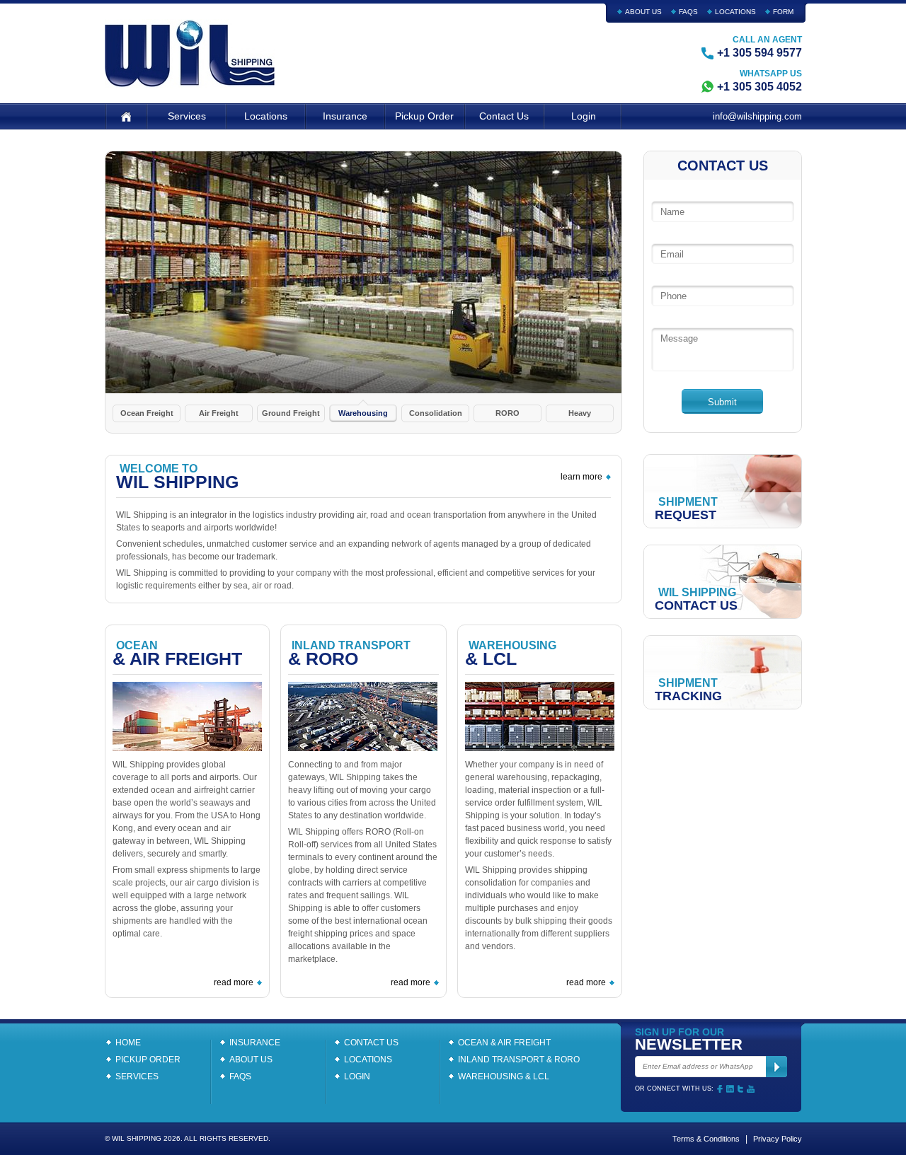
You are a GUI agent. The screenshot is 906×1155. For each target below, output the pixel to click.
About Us (643, 12)
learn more (581, 477)
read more (233, 982)
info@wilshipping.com (757, 116)
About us (251, 1059)
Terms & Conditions (706, 1138)
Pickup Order (424, 116)
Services (187, 116)
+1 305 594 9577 (759, 53)
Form (783, 12)
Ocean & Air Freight (504, 1042)
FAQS (688, 12)
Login (583, 116)
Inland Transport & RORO (519, 1059)
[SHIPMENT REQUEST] (723, 490)
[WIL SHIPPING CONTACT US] (723, 581)
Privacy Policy (777, 1138)
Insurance (345, 116)
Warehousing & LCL (503, 1076)
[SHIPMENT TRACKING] (723, 672)
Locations (735, 12)
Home (128, 1042)
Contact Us (504, 116)
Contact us (371, 1042)
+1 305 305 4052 (759, 87)
